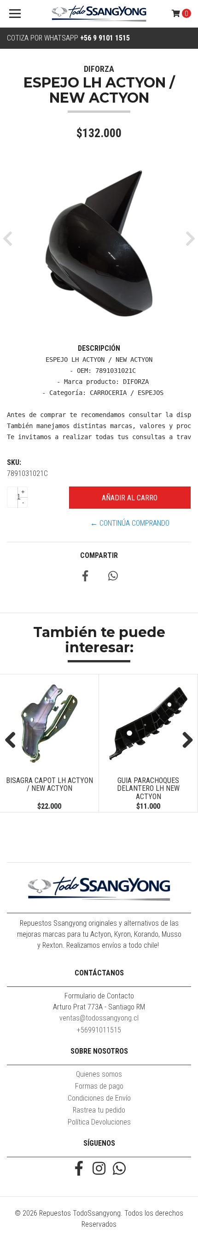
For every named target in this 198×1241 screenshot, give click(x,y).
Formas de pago (99, 1086)
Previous (14, 740)
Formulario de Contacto (99, 996)
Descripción (99, 348)
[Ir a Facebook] (79, 1169)
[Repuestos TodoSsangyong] (99, 14)
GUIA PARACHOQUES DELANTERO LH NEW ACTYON (86, 788)
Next (184, 740)
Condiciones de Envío (99, 1098)
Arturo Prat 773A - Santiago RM (99, 1007)
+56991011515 (99, 1030)
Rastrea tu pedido (99, 1110)
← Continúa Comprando (129, 523)
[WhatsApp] (119, 1169)
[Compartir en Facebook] (85, 577)
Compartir (99, 555)
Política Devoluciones (99, 1122)
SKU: (14, 462)
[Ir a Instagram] (99, 1169)
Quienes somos (99, 1074)
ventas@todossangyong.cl (99, 1018)
